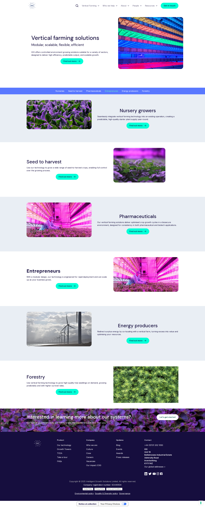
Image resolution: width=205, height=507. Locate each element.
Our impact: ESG (93, 465)
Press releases (122, 457)
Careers (89, 457)
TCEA (59, 453)
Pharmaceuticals (93, 91)
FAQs (59, 461)
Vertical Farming (89, 6)
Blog (118, 445)
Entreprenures (111, 91)
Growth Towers (64, 449)
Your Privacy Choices (110, 504)
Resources (150, 6)
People (136, 6)
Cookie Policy (88, 489)
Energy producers (130, 91)
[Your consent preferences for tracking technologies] (201, 503)
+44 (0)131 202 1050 (153, 445)
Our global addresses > (154, 467)
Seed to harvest (75, 91)
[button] (90, 5)
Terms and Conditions (114, 489)
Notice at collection (87, 504)
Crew (88, 453)
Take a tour (62, 457)
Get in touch (169, 5)
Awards (119, 453)
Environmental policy (84, 493)
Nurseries (60, 91)
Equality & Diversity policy (106, 493)
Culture (89, 449)
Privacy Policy (99, 489)
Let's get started (167, 417)
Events (119, 449)
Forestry (146, 91)
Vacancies (90, 461)
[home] (32, 5)
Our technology (64, 445)
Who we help (109, 6)
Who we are (91, 445)
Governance (124, 493)
